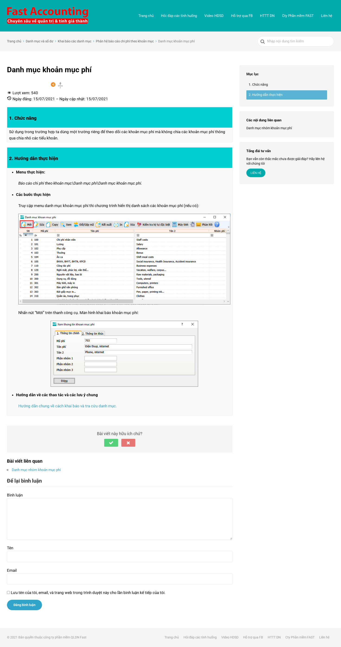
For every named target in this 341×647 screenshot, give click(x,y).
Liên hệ (326, 16)
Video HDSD (214, 16)
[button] (111, 443)
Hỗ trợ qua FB (242, 16)
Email (12, 570)
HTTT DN (267, 16)
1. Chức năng (258, 84)
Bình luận (15, 495)
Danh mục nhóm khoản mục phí (36, 470)
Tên (10, 548)
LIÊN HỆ (256, 173)
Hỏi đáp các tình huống (179, 16)
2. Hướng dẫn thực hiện (266, 95)
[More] (53, 84)
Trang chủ (146, 16)
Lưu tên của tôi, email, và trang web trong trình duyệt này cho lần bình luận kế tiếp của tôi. (88, 592)
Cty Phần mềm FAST (298, 16)
